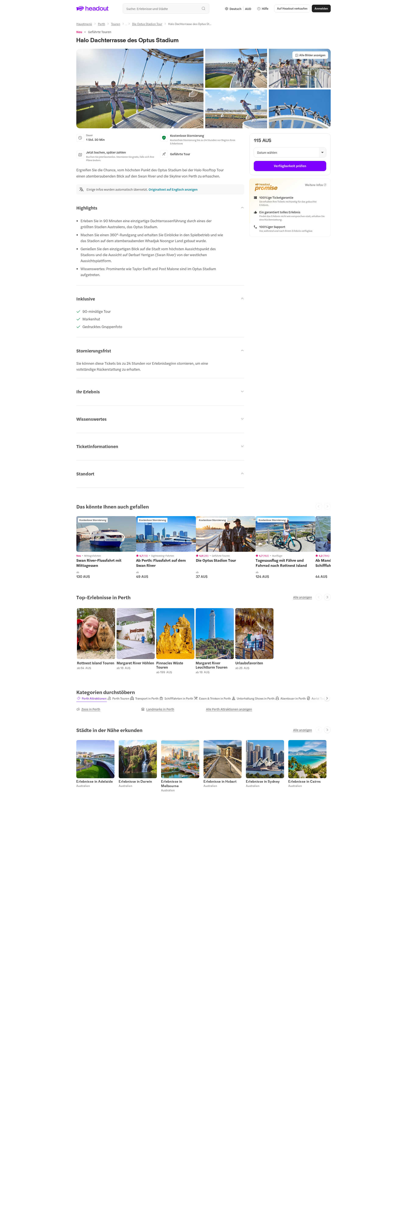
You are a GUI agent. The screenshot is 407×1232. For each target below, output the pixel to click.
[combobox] (166, 8)
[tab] (91, 698)
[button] (140, 88)
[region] (106, 534)
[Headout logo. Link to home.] (92, 8)
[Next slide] (327, 597)
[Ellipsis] (126, 25)
